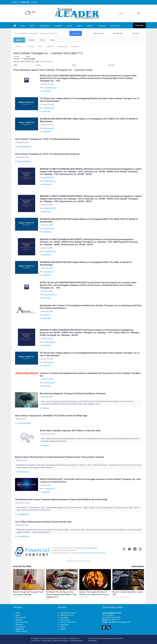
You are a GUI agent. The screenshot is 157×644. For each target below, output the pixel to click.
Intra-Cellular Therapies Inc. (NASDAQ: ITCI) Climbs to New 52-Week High (51, 415)
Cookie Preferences (76, 640)
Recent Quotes (98, 33)
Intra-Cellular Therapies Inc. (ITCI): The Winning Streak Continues (47, 139)
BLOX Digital (92, 640)
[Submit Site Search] (138, 13)
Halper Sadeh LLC (49, 108)
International (62, 46)
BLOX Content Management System (108, 638)
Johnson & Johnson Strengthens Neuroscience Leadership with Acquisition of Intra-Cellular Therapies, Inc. (90, 374)
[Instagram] (140, 552)
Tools (52, 40)
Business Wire (46, 91)
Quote (38, 65)
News (40, 46)
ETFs (42, 40)
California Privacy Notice (60, 640)
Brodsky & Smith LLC (49, 181)
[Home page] (76, 13)
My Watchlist (118, 33)
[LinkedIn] (135, 552)
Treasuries (75, 46)
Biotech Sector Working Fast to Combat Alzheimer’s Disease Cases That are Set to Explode (59, 457)
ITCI (79, 53)
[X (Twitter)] (124, 552)
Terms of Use (35, 640)
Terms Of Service (99, 553)
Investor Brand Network (24, 146)
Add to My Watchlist (46, 62)
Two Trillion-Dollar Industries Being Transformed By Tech (43, 522)
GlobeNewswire (47, 131)
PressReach (46, 408)
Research (111, 65)
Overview (31, 46)
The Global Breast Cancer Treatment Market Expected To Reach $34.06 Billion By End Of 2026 (61, 499)
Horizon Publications (50, 638)
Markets (19, 40)
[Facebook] (129, 552)
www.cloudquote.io (90, 548)
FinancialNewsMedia (23, 471)
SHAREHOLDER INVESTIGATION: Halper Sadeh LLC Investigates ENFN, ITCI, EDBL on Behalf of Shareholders (86, 263)
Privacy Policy (85, 553)
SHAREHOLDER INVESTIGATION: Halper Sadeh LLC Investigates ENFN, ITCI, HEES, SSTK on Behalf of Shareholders (89, 220)
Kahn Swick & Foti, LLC (50, 87)
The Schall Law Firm (49, 488)
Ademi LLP (47, 315)
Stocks (31, 40)
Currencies (50, 46)
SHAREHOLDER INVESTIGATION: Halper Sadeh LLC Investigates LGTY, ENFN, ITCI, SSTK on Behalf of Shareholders (89, 120)
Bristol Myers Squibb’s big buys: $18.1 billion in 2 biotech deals (70, 430)
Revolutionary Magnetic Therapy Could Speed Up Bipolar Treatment (73, 393)
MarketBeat (46, 445)
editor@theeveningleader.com (119, 622)
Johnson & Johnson (49, 382)
